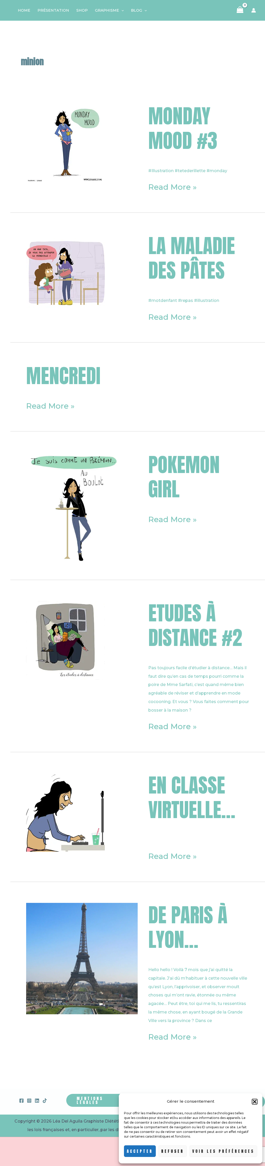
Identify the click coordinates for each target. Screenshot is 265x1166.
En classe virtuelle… (191, 797)
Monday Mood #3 (182, 128)
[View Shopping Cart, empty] (240, 10)
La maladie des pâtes (191, 258)
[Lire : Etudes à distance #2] (65, 640)
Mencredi (63, 376)
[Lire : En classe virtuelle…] (65, 812)
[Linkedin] (37, 1100)
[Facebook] (21, 1100)
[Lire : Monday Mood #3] (65, 143)
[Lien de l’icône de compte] (253, 10)
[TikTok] (44, 1100)
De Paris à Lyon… (187, 927)
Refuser (172, 1151)
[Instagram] (29, 1100)
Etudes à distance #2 (195, 625)
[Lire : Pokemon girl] (82, 508)
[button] (254, 1101)
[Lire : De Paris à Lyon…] (82, 958)
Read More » (172, 187)
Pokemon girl (184, 477)
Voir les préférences (223, 1151)
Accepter (140, 1151)
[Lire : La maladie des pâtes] (65, 272)
